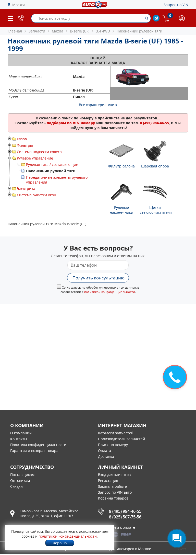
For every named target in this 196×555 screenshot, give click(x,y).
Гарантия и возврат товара (34, 450)
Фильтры (25, 145)
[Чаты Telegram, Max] (177, 538)
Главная (15, 31)
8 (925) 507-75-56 (125, 517)
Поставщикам (22, 474)
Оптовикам (20, 480)
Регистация (108, 480)
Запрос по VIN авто (115, 492)
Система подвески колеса (39, 151)
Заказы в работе (112, 486)
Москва (18, 4)
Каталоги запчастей (115, 433)
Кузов (22, 139)
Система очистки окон (36, 194)
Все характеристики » (98, 104)
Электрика (26, 188)
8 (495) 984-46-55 (125, 511)
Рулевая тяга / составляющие (52, 164)
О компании (21, 433)
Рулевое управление (35, 158)
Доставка (106, 456)
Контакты (18, 438)
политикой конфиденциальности (109, 292)
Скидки (16, 486)
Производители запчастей (121, 438)
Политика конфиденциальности (38, 444)
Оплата (104, 450)
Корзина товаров (113, 498)
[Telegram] (156, 20)
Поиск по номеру (113, 444)
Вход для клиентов (114, 474)
